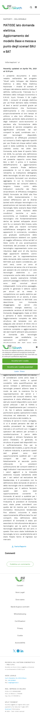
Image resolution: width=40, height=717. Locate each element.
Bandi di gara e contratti (20, 607)
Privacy (22, 371)
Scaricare (8, 709)
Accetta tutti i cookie (20, 361)
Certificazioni (20, 621)
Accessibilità (20, 643)
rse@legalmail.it (13, 682)
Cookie (16, 371)
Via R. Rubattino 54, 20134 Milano (15, 678)
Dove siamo (20, 599)
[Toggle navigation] (35, 7)
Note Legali (20, 592)
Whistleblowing (20, 614)
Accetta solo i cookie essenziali (20, 367)
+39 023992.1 (11, 680)
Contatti (20, 585)
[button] (37, 347)
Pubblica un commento (20, 564)
